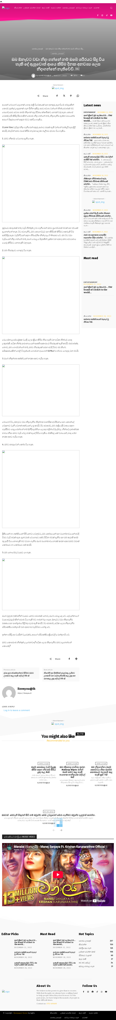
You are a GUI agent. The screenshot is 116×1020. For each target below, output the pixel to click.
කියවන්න (87, 134)
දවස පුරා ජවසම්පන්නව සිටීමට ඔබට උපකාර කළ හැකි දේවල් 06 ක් (19, 674)
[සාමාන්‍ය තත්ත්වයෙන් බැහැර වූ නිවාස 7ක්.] (99, 304)
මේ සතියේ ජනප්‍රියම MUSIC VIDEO (19, 837)
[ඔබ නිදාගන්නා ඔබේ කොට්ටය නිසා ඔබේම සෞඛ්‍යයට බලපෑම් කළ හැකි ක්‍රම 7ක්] (101, 754)
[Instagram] (102, 15)
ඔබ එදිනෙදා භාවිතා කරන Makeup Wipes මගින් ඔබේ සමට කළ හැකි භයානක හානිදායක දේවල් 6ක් (72, 772)
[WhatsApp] (78, 96)
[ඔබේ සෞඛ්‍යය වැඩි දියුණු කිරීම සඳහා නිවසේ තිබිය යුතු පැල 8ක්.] (44, 754)
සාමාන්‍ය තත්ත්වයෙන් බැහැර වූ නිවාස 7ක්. (25, 953)
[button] (111, 8)
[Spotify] (92, 992)
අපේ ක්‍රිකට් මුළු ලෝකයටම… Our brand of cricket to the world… (98, 118)
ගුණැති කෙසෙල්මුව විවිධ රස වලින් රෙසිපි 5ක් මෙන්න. (98, 158)
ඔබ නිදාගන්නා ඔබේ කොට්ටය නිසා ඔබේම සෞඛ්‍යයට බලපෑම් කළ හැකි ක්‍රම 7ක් (101, 771)
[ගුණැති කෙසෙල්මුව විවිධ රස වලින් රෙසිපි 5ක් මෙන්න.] (7, 965)
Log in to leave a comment (17, 710)
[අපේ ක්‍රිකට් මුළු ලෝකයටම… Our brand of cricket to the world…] (99, 270)
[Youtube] (111, 15)
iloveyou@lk (45, 75)
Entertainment (89, 112)
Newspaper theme (21, 1013)
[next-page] (61, 830)
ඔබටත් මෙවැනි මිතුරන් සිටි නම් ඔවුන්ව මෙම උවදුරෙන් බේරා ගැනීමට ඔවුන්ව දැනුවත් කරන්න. (49, 815)
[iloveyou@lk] (33, 76)
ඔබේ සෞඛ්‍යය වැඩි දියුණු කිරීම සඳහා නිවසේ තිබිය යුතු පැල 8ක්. (43, 769)
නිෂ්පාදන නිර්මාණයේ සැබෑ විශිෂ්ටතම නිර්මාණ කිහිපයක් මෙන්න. (96, 181)
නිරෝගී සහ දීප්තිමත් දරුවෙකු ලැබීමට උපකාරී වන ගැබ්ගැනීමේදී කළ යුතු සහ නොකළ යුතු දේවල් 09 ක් (60, 676)
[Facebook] (97, 15)
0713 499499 (52, 1004)
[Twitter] (64, 96)
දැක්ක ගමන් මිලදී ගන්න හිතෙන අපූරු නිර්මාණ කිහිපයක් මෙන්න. (97, 214)
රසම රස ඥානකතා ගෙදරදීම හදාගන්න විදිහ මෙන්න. (95, 236)
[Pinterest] (71, 96)
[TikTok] (106, 15)
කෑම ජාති (87, 154)
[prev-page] (54, 830)
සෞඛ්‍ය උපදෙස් (37, 49)
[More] (76, 659)
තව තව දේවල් (49, 811)
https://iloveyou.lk (24, 693)
